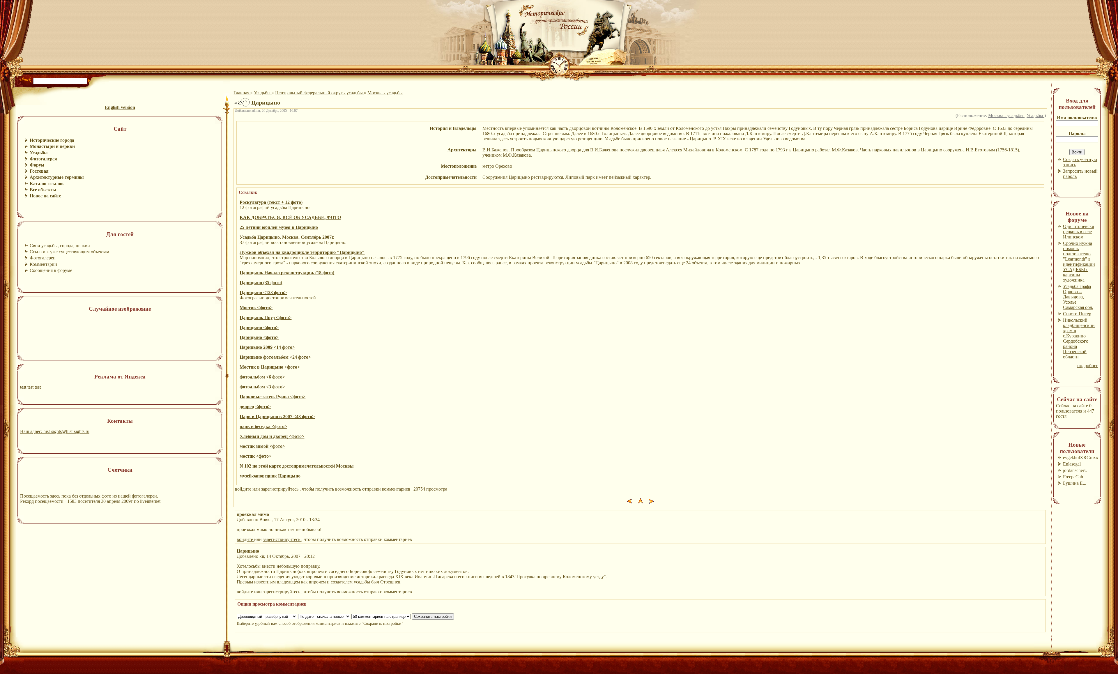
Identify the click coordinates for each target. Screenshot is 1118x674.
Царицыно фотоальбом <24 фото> (275, 357)
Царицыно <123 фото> (263, 292)
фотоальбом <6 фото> (262, 376)
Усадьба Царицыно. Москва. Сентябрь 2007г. (287, 237)
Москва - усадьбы (385, 92)
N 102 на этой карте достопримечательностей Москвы (297, 466)
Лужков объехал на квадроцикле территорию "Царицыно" (302, 252)
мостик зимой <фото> (262, 446)
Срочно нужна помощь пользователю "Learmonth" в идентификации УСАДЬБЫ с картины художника (1079, 261)
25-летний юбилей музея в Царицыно (279, 227)
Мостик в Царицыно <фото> (270, 367)
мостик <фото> (255, 456)
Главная (241, 92)
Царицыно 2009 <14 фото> (267, 347)
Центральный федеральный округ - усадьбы (319, 92)
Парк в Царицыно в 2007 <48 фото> (277, 416)
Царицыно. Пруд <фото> (265, 317)
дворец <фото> (255, 406)
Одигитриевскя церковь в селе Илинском (1078, 231)
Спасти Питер (1077, 313)
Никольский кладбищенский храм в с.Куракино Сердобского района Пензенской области (1079, 338)
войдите (243, 489)
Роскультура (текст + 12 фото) (271, 202)
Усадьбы (263, 92)
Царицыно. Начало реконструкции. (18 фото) (287, 272)
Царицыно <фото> (259, 327)
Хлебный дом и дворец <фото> (272, 436)
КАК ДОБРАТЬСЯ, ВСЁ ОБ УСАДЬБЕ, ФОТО (290, 217)
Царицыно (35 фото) (261, 282)
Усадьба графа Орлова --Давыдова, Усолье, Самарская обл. (1078, 297)
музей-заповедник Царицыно (270, 475)
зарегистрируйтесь (280, 489)
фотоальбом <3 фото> (262, 386)
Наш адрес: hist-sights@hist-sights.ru (54, 431)
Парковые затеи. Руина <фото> (272, 396)
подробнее (1087, 365)
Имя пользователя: (1077, 117)
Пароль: (1077, 133)
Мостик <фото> (256, 307)
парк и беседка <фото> (263, 426)
